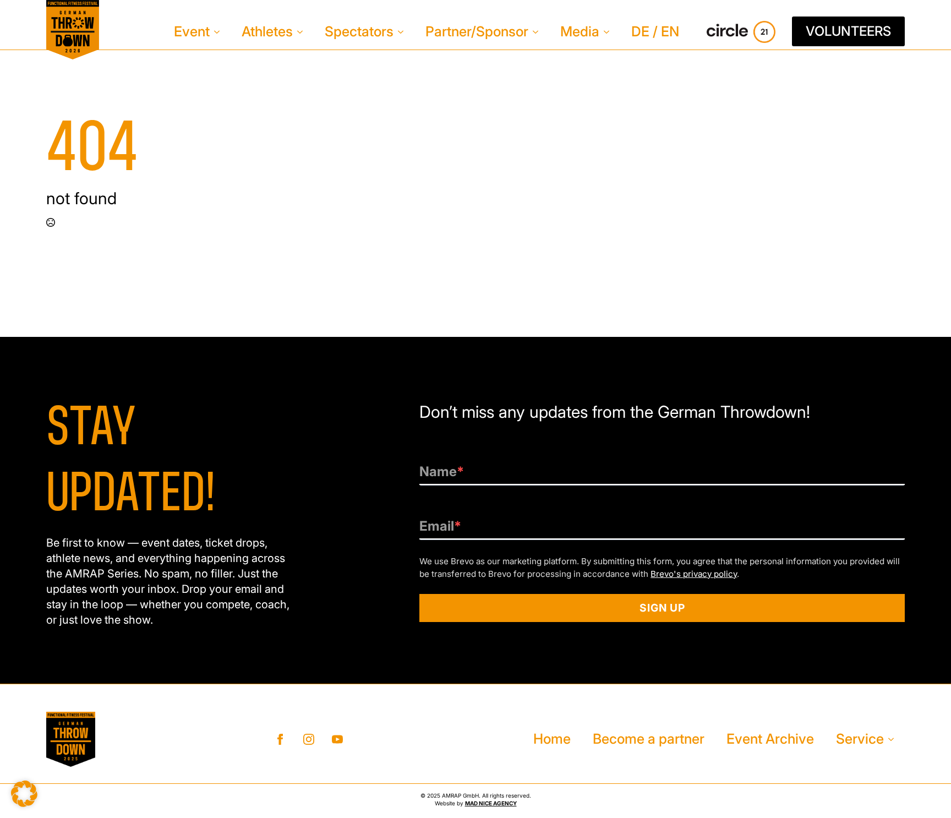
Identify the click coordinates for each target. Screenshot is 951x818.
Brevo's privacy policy (694, 574)
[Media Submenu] (609, 32)
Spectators (359, 31)
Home (552, 738)
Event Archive (770, 738)
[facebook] (280, 739)
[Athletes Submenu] (303, 32)
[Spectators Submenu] (403, 32)
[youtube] (337, 739)
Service (860, 738)
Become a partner (648, 738)
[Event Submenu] (220, 32)
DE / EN (655, 31)
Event (192, 31)
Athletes (267, 31)
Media (579, 31)
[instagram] (309, 739)
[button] (24, 794)
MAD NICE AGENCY (491, 803)
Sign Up (662, 607)
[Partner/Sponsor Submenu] (538, 32)
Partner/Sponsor (476, 31)
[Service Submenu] (894, 739)
